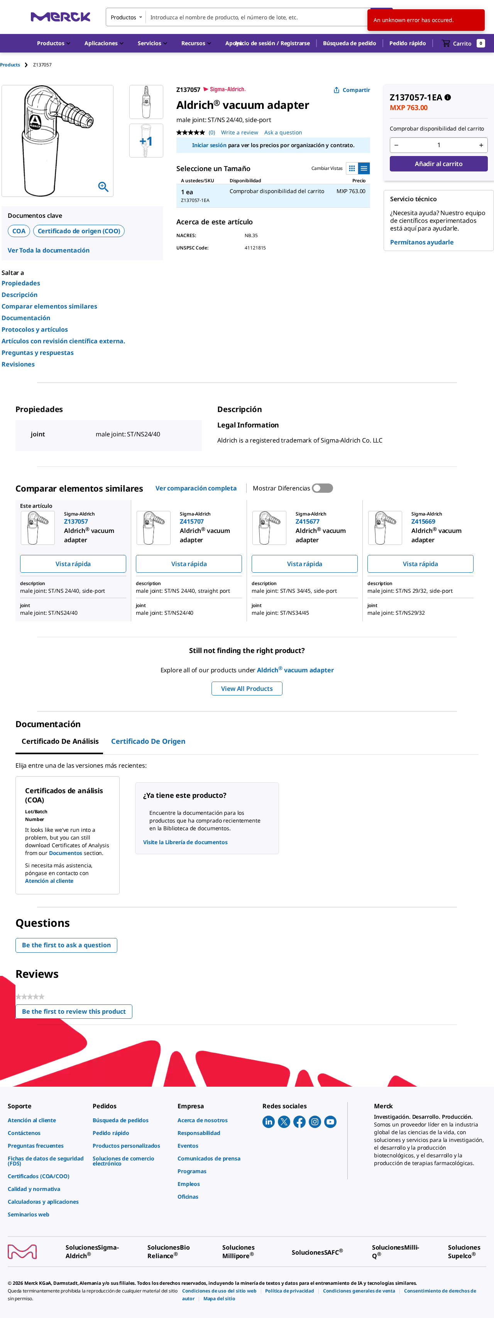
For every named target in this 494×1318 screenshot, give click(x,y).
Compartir (356, 89)
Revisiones (18, 364)
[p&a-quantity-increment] (481, 145)
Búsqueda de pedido (349, 43)
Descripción (19, 294)
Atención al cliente (49, 880)
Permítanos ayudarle (422, 242)
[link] (46, 1120)
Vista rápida (73, 564)
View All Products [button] (246, 688)
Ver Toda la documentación (49, 250)
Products (10, 64)
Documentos (66, 853)
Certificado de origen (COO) (79, 231)
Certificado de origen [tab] (148, 741)
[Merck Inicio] (60, 16)
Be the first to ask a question (66, 945)
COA (18, 231)
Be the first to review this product (77, 1013)
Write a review (239, 132)
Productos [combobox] (123, 17)
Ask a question (283, 132)
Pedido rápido (407, 43)
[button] (272, 43)
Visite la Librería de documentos (185, 842)
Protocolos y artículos (35, 329)
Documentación (26, 318)
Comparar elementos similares (49, 306)
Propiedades (21, 283)
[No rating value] (192, 132)
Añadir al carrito (439, 163)
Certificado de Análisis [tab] (60, 741)
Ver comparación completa (196, 488)
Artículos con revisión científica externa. (63, 341)
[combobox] (249, 17)
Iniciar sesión (209, 145)
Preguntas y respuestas (38, 352)
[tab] (16, 65)
